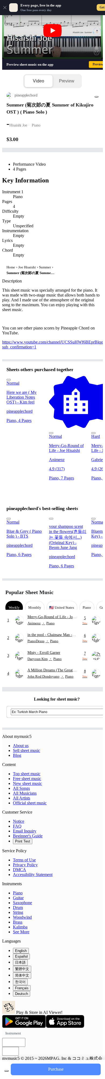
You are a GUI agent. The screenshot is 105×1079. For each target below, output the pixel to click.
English (21, 951)
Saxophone (22, 902)
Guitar (18, 897)
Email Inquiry (24, 831)
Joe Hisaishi (27, 267)
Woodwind (22, 917)
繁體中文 (22, 969)
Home (10, 267)
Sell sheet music (26, 750)
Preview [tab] (66, 81)
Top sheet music (26, 773)
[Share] (96, 97)
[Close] (5, 7)
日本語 (20, 962)
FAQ (17, 826)
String (18, 912)
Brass (17, 922)
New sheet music (27, 783)
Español (21, 956)
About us (21, 745)
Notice (18, 821)
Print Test (22, 841)
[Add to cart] (6, 1071)
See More (21, 932)
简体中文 (22, 975)
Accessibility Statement (32, 874)
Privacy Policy (25, 864)
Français (22, 988)
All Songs (21, 788)
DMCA (19, 869)
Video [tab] (38, 81)
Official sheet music (30, 803)
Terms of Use (24, 860)
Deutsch (21, 994)
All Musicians (25, 793)
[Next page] (95, 592)
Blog (17, 755)
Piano (18, 893)
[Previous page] (85, 592)
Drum (18, 907)
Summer (45, 267)
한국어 (20, 982)
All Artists (21, 798)
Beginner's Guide (28, 836)
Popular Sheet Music (29, 592)
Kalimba (20, 927)
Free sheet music (27, 778)
